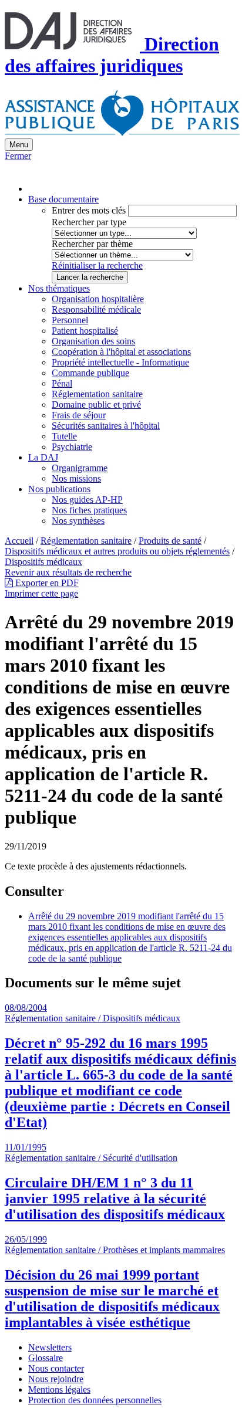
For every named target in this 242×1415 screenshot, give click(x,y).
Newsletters (50, 1347)
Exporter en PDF (46, 583)
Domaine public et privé (96, 404)
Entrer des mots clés (89, 210)
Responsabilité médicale (96, 309)
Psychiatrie (72, 447)
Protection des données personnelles (95, 1400)
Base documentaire (63, 199)
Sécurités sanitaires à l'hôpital (106, 426)
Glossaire (45, 1358)
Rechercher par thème (92, 244)
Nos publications (59, 489)
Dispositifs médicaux (43, 562)
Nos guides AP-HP (87, 500)
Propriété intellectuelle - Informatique (120, 362)
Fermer (18, 156)
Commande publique (90, 373)
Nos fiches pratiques (89, 510)
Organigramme (79, 468)
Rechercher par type (89, 222)
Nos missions (76, 478)
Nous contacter (56, 1368)
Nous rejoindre (55, 1379)
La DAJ (43, 457)
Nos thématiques (59, 288)
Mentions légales (59, 1389)
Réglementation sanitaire (97, 394)
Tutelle (64, 436)
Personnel (70, 320)
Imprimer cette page (41, 593)
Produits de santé (170, 541)
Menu (18, 144)
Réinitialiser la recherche (97, 265)
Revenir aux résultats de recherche (68, 572)
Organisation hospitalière (98, 299)
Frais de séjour (79, 415)
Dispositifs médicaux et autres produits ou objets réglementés (117, 551)
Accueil (19, 541)
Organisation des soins (93, 341)
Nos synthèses (78, 521)
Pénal (62, 383)
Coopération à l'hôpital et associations (121, 352)
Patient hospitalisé (85, 331)
